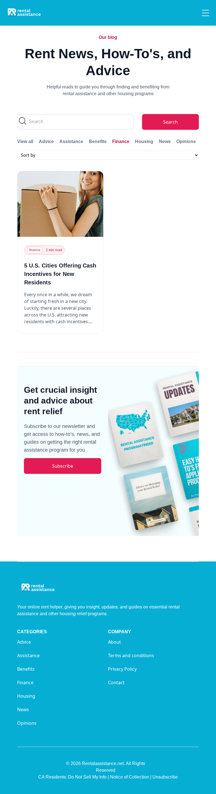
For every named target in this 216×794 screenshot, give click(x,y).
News (165, 141)
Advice (46, 141)
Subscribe (62, 466)
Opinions (186, 141)
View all (25, 141)
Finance (120, 141)
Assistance (71, 141)
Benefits (98, 141)
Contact (116, 682)
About (114, 642)
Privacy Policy (122, 669)
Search (170, 122)
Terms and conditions (131, 655)
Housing (144, 141)
